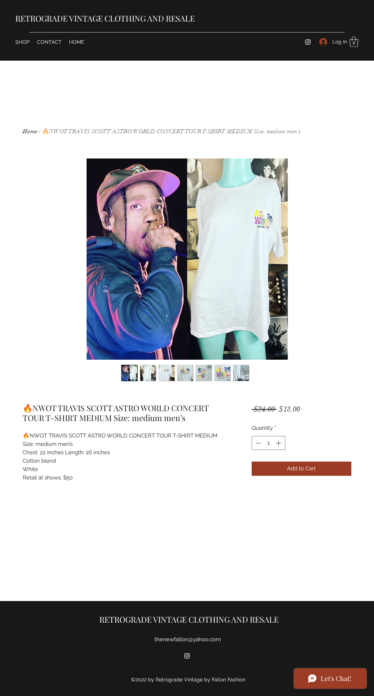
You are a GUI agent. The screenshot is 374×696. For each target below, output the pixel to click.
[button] (354, 42)
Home (30, 131)
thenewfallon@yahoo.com (187, 639)
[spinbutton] (268, 443)
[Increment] (279, 443)
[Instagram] (308, 42)
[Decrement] (258, 443)
